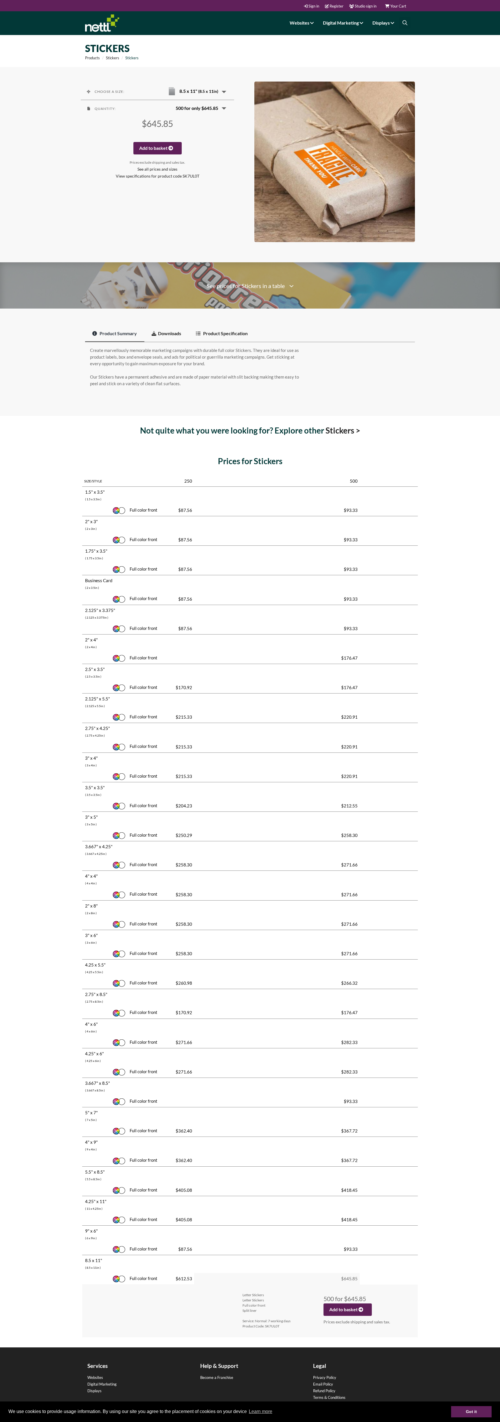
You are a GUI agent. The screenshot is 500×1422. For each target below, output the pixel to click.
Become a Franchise (216, 1377)
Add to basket (153, 148)
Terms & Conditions (329, 1397)
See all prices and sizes (157, 169)
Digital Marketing (341, 22)
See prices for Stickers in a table (248, 286)
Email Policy (323, 1384)
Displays (381, 22)
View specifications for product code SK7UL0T (157, 176)
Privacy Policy (324, 1377)
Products (92, 58)
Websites (300, 22)
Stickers (112, 58)
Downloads (169, 333)
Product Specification (225, 333)
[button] (157, 91)
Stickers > (343, 430)
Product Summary (118, 333)
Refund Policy (324, 1390)
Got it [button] (471, 1411)
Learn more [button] (260, 1411)
